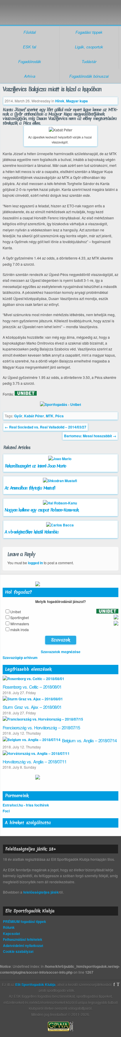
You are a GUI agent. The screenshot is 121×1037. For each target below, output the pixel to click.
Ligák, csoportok (89, 47)
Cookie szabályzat (18, 951)
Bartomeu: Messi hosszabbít (90, 435)
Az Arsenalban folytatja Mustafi (30, 488)
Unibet (15, 611)
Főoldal (29, 32)
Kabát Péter (34, 415)
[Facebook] (114, 984)
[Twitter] (118, 984)
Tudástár (89, 61)
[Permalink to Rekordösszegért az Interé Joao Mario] (60, 458)
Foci (6, 811)
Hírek (59, 101)
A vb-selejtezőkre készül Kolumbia (31, 532)
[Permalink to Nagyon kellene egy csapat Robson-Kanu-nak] (60, 503)
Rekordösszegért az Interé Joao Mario (35, 466)
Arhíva (29, 76)
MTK (49, 415)
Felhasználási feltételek (22, 939)
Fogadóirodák (29, 61)
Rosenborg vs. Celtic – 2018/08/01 (32, 687)
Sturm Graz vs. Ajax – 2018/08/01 (32, 707)
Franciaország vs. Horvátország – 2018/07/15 (41, 727)
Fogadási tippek (88, 32)
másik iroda (19, 629)
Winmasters (19, 623)
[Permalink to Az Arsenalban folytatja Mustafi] (60, 480)
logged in (35, 562)
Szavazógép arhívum (20, 657)
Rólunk (9, 927)
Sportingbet (19, 617)
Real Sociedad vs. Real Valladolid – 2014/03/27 (45, 427)
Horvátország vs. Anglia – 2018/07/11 (34, 761)
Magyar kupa (77, 101)
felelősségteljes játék (41, 892)
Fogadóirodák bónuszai (89, 76)
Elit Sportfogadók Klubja (60, 9)
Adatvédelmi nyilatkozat (23, 945)
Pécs (59, 415)
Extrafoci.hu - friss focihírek (26, 805)
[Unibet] (26, 394)
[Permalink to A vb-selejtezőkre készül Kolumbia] (60, 525)
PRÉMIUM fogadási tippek (24, 921)
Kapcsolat (11, 933)
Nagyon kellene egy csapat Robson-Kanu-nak (41, 510)
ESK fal (29, 47)
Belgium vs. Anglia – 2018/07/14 (89, 740)
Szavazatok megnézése (60, 651)
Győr (18, 415)
